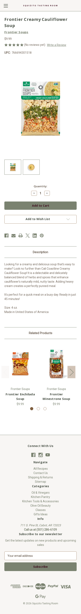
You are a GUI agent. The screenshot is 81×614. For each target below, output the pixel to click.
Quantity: (40, 186)
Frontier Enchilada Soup (20, 396)
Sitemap (40, 481)
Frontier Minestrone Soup (56, 396)
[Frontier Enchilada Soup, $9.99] (20, 364)
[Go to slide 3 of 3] (45, 408)
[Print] (20, 235)
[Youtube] (47, 455)
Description (40, 252)
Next (71, 372)
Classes (41, 510)
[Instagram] (40, 455)
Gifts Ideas (41, 514)
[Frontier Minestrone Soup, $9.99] (56, 364)
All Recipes (40, 468)
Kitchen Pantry (40, 497)
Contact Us (40, 473)
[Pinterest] (42, 235)
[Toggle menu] (5, 5)
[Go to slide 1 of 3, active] (31, 408)
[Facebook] (6, 235)
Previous (5, 372)
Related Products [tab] (40, 333)
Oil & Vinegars (41, 492)
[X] (28, 235)
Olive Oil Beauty (40, 505)
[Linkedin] (35, 235)
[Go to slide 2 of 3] (38, 408)
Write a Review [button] (56, 45)
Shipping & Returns (40, 477)
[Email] (13, 235)
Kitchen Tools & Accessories (40, 501)
